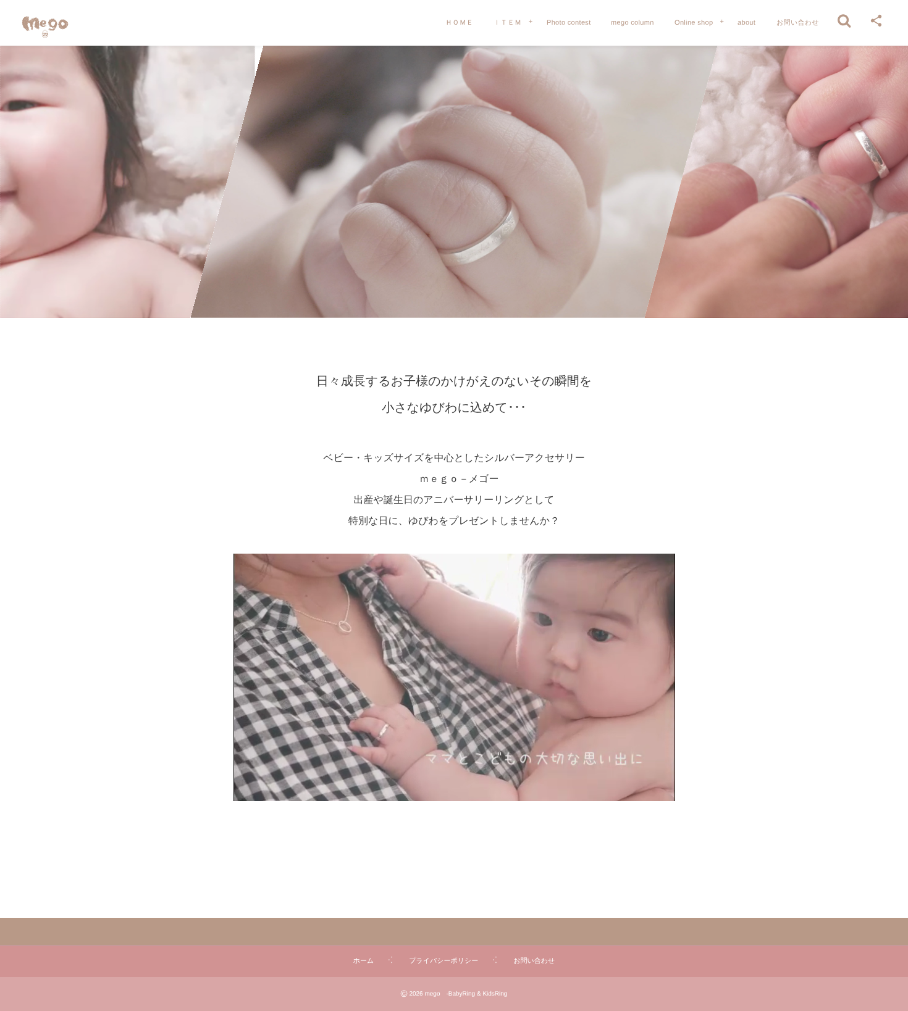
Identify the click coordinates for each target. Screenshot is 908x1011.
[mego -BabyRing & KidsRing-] (45, 24)
